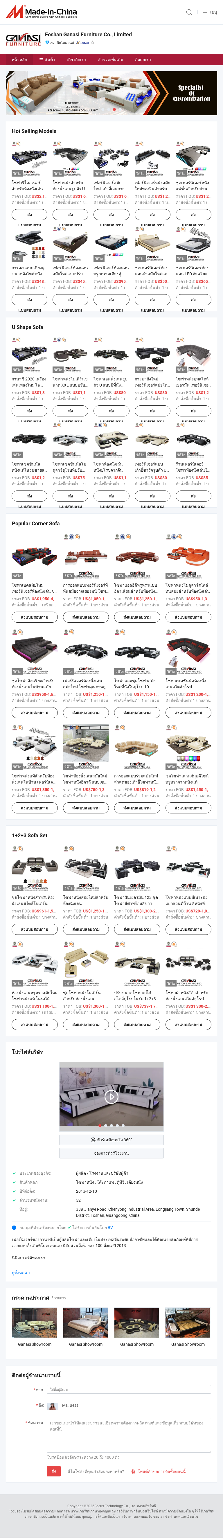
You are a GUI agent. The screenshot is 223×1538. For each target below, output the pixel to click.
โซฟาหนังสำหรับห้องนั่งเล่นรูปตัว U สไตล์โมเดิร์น (69, 188)
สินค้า (50, 59)
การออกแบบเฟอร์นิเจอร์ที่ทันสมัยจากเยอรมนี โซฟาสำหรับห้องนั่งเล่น (85, 591)
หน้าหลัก (19, 59)
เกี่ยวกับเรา (76, 59)
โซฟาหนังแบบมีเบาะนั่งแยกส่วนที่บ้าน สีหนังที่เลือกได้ (187, 903)
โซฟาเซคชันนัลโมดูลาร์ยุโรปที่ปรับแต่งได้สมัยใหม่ (69, 470)
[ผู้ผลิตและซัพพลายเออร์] (42, 11)
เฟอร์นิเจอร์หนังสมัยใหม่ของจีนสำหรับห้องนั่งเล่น (152, 188)
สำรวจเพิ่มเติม (110, 59)
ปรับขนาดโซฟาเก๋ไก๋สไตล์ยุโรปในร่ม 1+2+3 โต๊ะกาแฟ (135, 998)
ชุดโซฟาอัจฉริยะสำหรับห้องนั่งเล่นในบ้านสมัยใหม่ (33, 687)
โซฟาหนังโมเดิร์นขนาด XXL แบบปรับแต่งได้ (70, 385)
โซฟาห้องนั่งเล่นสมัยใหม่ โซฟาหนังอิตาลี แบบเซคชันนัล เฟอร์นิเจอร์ (85, 782)
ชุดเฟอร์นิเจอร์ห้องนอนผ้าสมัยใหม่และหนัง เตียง (152, 274)
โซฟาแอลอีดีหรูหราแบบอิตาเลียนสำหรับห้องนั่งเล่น (135, 591)
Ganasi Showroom (34, 1344)
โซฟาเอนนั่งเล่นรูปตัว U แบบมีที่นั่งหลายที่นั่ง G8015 (110, 385)
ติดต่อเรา (143, 59)
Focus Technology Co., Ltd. (115, 1505)
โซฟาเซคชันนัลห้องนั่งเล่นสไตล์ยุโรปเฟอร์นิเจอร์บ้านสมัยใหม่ (187, 687)
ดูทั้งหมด (19, 1272)
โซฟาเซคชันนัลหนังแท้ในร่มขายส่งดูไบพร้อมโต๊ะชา (29, 470)
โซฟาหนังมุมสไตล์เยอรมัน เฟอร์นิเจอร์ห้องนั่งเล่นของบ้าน (193, 385)
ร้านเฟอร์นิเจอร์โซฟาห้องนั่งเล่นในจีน (193, 470)
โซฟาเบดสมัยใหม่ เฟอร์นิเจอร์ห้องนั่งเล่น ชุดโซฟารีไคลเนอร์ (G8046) (34, 591)
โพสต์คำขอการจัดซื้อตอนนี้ (158, 1471)
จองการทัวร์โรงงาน (111, 1153)
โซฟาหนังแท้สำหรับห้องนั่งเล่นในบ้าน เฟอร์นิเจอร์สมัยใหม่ (34, 782)
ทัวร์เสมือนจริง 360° (114, 1139)
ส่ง (53, 1471)
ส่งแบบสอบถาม (29, 216)
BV (110, 1227)
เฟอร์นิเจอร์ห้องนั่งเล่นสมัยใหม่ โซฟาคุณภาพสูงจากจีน (85, 687)
